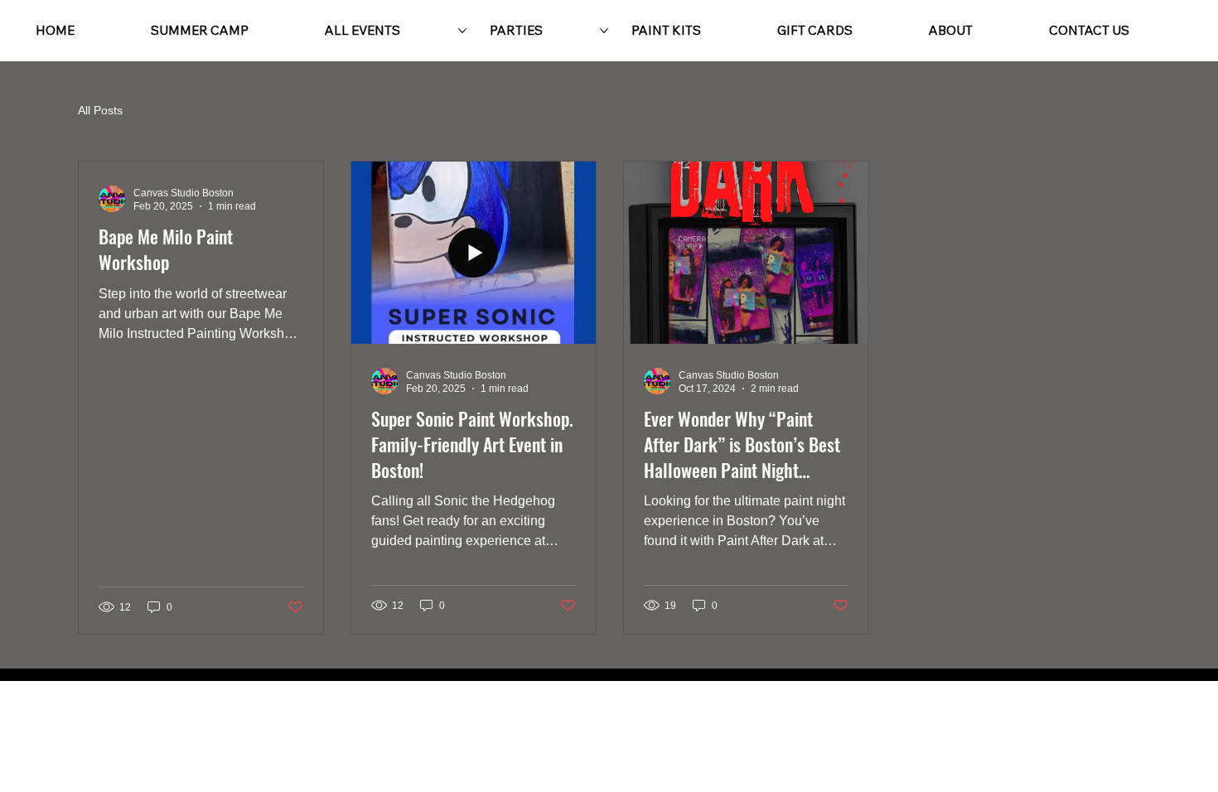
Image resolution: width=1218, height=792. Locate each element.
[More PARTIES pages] (604, 31)
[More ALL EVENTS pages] (462, 31)
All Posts (100, 110)
